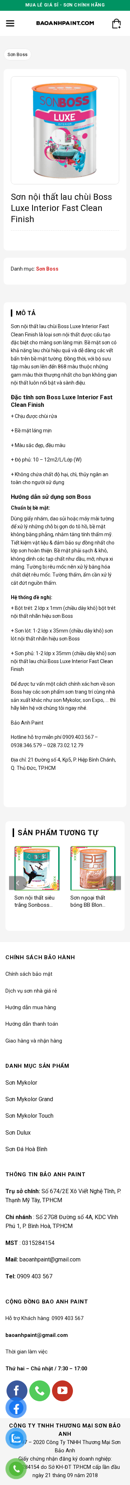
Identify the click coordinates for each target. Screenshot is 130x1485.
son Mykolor (67, 700)
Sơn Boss (17, 54)
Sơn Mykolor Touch (29, 1115)
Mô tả (26, 313)
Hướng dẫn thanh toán (31, 1024)
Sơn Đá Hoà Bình (26, 1149)
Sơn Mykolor (21, 1082)
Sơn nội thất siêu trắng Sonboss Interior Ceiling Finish (34, 902)
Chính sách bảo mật (28, 974)
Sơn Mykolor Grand (29, 1099)
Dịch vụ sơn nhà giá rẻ (31, 991)
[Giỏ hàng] (116, 23)
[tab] (65, 313)
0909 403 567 (34, 1276)
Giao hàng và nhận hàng (33, 1041)
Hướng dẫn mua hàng (30, 1007)
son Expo (93, 700)
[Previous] (18, 883)
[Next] (112, 883)
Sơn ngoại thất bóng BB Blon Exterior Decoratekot (87, 902)
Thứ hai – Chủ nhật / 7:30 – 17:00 (46, 1369)
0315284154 (38, 1243)
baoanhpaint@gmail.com (50, 1259)
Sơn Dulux (18, 1132)
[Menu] (10, 23)
